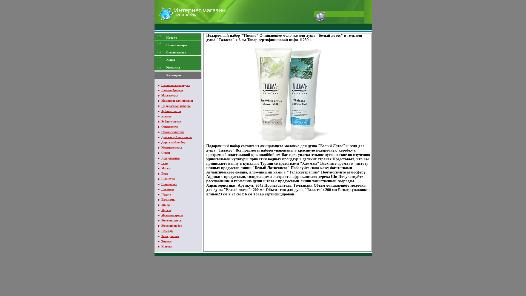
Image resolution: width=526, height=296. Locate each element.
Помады (167, 230)
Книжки (166, 246)
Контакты (173, 67)
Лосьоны (167, 189)
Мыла (165, 204)
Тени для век (170, 236)
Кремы (166, 116)
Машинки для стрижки (177, 100)
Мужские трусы (172, 215)
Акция (170, 59)
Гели (164, 163)
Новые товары (176, 45)
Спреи (165, 152)
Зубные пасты (171, 111)
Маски (165, 168)
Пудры (166, 194)
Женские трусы (171, 220)
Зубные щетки (171, 121)
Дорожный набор (173, 142)
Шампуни (168, 178)
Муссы (166, 210)
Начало (171, 37)
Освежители (169, 126)
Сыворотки (169, 184)
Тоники (166, 241)
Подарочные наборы (176, 105)
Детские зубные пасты (176, 137)
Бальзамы (168, 199)
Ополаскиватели (172, 131)
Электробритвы (172, 90)
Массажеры (169, 95)
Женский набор (171, 225)
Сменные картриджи (175, 85)
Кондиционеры (171, 147)
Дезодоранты (170, 158)
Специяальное (176, 52)
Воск (164, 173)
